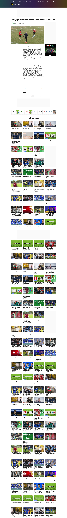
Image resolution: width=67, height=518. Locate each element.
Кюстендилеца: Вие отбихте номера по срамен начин (39, 129)
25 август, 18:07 (36, 493)
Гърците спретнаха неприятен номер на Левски (39, 260)
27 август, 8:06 (36, 191)
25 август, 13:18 (36, 395)
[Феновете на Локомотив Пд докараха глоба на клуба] (28, 198)
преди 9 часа (24, 284)
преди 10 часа (35, 284)
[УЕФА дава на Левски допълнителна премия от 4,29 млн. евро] (28, 183)
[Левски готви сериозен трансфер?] (50, 172)
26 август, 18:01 (47, 190)
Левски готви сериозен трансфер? (50, 177)
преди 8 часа (13, 143)
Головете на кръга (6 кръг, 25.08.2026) (38, 248)
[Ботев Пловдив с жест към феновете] (16, 172)
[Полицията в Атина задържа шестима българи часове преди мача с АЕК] (50, 183)
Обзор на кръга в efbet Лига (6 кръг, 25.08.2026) (16, 260)
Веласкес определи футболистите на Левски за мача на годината (38, 203)
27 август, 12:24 (25, 443)
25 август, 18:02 (13, 250)
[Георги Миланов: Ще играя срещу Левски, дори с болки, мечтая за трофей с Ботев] (39, 183)
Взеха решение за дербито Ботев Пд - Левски (16, 202)
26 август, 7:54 (36, 215)
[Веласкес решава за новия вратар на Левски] (39, 135)
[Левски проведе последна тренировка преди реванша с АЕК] (16, 222)
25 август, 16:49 (36, 384)
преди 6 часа (47, 273)
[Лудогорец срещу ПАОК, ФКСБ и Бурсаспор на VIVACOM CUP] (28, 172)
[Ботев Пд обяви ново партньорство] (16, 124)
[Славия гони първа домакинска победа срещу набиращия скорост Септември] (39, 149)
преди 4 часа (35, 273)
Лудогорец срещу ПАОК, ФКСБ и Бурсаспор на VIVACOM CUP (27, 177)
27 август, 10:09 (13, 457)
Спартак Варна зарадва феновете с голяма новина (27, 166)
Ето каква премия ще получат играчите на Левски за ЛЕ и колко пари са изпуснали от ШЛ (16, 141)
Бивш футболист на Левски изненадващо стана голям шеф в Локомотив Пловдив (16, 214)
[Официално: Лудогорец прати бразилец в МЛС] (39, 161)
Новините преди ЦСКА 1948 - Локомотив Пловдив (50, 140)
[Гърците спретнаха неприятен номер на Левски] (39, 256)
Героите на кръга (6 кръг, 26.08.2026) (27, 226)
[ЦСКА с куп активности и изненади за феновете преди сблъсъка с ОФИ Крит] (50, 243)
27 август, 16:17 (36, 167)
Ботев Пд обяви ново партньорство (15, 128)
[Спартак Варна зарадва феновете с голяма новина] (28, 161)
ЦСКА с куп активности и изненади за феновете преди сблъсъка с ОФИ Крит (50, 249)
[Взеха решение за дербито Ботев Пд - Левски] (16, 198)
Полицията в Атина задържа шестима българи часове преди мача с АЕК (50, 189)
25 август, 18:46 (13, 371)
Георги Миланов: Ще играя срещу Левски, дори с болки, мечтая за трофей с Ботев (39, 189)
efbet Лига (34, 118)
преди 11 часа (35, 156)
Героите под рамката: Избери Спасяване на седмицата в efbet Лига (38, 227)
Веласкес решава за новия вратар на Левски (38, 140)
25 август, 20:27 (13, 493)
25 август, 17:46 (36, 249)
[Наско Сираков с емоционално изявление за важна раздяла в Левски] (50, 124)
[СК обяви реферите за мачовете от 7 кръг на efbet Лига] (50, 198)
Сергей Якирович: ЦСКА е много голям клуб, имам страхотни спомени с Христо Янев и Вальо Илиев (50, 215)
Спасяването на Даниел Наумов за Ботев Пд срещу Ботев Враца (50, 227)
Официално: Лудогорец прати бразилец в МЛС (38, 166)
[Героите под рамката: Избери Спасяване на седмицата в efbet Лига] (39, 222)
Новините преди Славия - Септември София (27, 153)
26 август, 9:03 (25, 214)
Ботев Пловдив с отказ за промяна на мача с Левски (27, 260)
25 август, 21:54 (36, 360)
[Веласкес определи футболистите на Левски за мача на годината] (39, 198)
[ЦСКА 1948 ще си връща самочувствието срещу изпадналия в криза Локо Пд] (16, 149)
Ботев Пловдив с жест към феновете (16, 177)
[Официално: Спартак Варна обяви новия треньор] (50, 256)
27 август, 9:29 (24, 190)
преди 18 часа (13, 167)
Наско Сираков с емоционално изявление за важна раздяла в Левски (50, 129)
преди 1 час (13, 272)
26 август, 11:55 (13, 216)
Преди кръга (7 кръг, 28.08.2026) (26, 128)
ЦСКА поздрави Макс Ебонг (27, 213)
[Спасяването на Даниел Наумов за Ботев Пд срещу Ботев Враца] (50, 222)
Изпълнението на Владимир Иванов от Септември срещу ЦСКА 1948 (16, 248)
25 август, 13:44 (25, 395)
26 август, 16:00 (13, 347)
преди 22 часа (24, 167)
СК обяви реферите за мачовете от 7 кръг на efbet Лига (49, 203)
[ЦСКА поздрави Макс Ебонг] (28, 209)
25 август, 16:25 (13, 516)
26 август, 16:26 (13, 468)
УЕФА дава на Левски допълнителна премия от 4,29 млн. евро (27, 189)
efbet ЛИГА (18, 4)
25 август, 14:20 (13, 395)
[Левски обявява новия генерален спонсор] (39, 172)
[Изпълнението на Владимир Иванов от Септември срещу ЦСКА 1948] (16, 243)
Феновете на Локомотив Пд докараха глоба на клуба (27, 202)
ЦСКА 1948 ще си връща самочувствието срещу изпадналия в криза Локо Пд (16, 154)
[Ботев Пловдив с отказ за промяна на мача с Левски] (28, 256)
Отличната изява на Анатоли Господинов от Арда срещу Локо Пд (27, 248)
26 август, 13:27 (36, 204)
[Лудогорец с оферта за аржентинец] (39, 209)
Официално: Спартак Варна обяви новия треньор (50, 260)
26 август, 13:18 (47, 204)
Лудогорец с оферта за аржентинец (38, 214)
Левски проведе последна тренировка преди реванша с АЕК (16, 227)
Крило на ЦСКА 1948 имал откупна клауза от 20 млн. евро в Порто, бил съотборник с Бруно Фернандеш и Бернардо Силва (16, 190)
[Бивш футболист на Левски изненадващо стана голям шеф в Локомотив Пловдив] (16, 209)
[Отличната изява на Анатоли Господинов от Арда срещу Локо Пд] (28, 243)
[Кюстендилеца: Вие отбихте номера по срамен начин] (39, 124)
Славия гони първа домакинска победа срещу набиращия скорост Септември (38, 154)
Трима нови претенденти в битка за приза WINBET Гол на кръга (50, 55)
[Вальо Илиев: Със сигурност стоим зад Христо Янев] (16, 161)
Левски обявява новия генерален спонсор (38, 177)
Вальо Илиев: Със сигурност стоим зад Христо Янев (16, 166)
